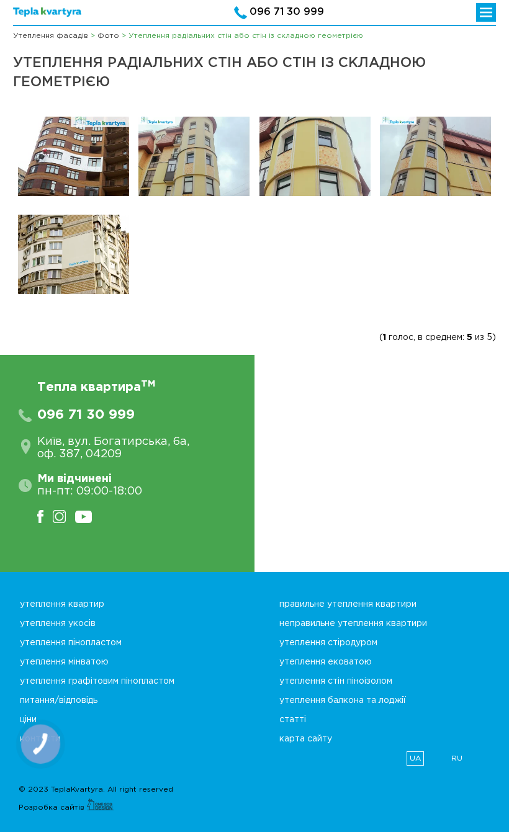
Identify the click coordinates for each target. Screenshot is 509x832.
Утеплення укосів (58, 623)
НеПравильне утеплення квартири (353, 623)
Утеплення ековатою (325, 662)
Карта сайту (305, 739)
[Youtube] (88, 516)
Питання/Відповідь (58, 700)
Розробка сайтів (53, 807)
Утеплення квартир (62, 604)
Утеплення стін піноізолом (335, 681)
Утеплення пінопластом (71, 642)
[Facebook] (45, 516)
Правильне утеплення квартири (348, 604)
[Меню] (486, 12)
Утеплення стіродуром (328, 642)
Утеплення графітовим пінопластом (97, 681)
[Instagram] (64, 516)
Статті (292, 719)
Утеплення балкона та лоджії (342, 700)
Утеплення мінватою (64, 662)
